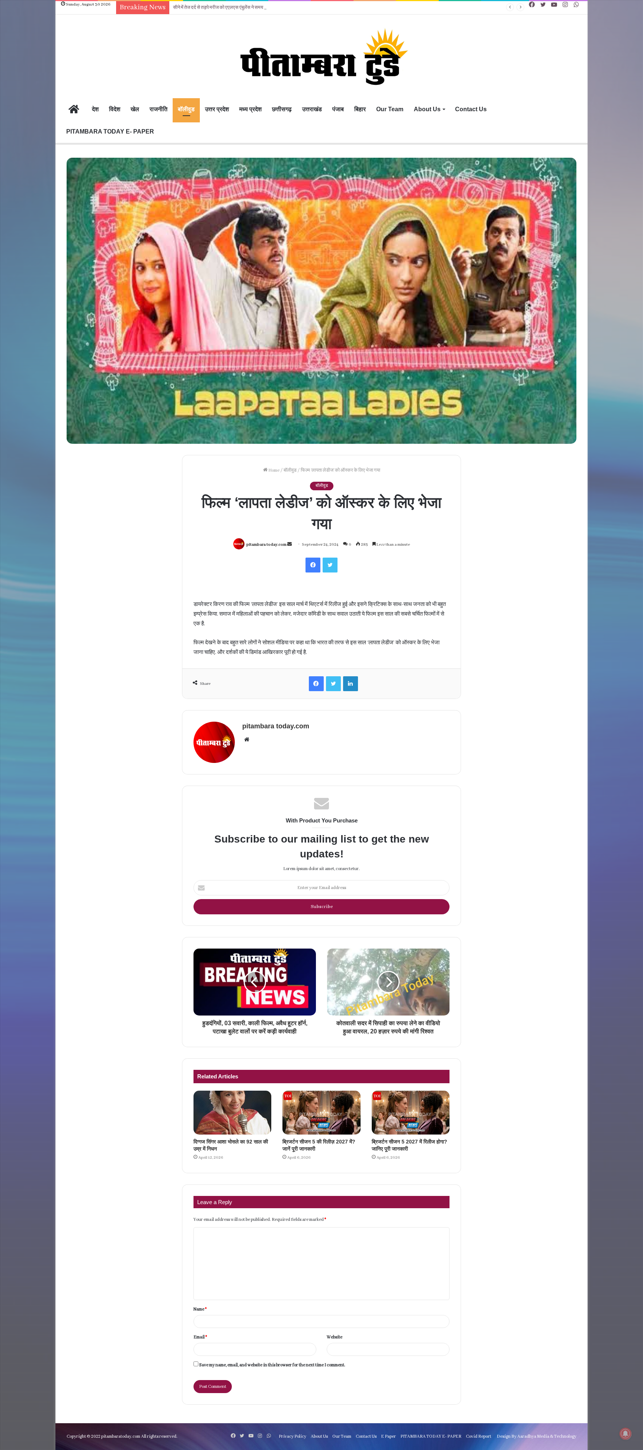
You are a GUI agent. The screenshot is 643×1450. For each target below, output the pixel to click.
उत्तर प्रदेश (217, 109)
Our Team (389, 109)
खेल (135, 109)
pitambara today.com (266, 544)
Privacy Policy (292, 1436)
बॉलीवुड (186, 109)
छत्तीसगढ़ (282, 109)
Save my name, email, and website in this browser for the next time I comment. (272, 1365)
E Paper (388, 1436)
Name (200, 1309)
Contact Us (471, 109)
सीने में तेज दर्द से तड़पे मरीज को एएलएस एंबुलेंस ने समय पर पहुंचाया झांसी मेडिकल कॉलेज (245, 7)
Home (273, 470)
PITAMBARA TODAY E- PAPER (110, 131)
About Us (427, 109)
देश (95, 109)
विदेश (114, 109)
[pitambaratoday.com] (321, 57)
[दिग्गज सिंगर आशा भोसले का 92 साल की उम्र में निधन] (232, 1113)
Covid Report (478, 1436)
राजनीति (158, 109)
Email (200, 1337)
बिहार (360, 109)
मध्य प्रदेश (250, 109)
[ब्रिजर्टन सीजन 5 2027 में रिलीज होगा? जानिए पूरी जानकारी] (411, 1113)
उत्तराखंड (312, 109)
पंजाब (338, 109)
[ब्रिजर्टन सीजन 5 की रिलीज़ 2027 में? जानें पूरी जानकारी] (321, 1113)
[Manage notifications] (625, 1434)
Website (334, 1337)
